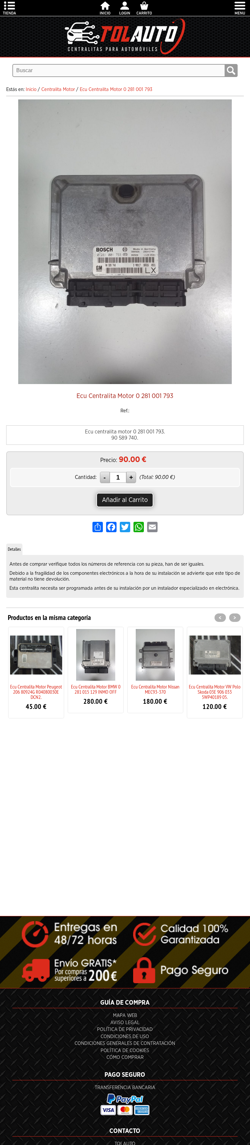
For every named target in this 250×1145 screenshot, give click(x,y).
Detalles (14, 549)
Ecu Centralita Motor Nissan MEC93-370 (105, 689)
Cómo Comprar (125, 1057)
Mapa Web (125, 1015)
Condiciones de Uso (125, 1036)
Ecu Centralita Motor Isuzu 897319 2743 (224, 689)
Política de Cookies (125, 1050)
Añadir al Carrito (125, 500)
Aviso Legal (125, 1022)
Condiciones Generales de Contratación (125, 1043)
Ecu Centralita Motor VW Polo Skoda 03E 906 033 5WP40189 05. (164, 691)
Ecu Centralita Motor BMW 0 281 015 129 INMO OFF (45, 689)
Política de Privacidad (125, 1029)
